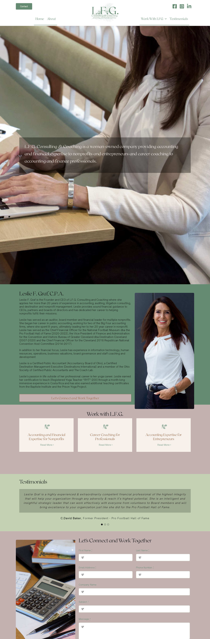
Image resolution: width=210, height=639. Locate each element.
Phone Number (145, 567)
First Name (85, 550)
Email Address (87, 567)
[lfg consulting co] (105, 4)
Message (85, 619)
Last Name (142, 550)
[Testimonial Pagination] (102, 524)
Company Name (87, 584)
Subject (84, 601)
